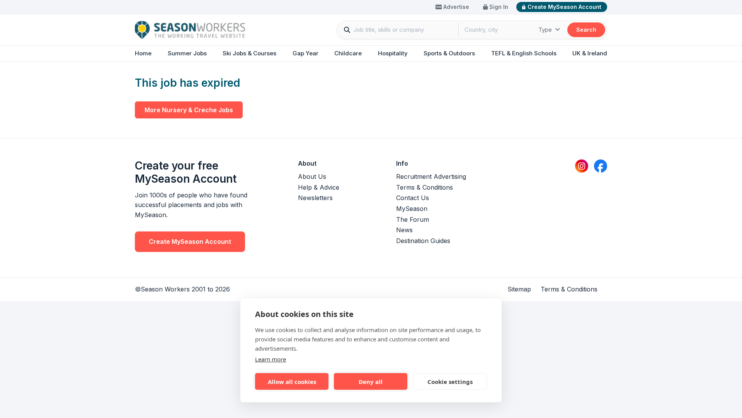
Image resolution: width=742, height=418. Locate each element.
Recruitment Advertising (431, 176)
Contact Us (412, 198)
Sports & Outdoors (449, 53)
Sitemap (519, 289)
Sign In (498, 6)
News (404, 230)
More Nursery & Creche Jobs (189, 110)
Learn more (270, 359)
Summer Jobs (187, 53)
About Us (312, 176)
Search (586, 29)
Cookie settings (450, 381)
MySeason (411, 208)
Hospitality (393, 53)
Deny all (371, 381)
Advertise (455, 6)
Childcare (348, 53)
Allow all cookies (292, 381)
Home (143, 53)
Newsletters (315, 198)
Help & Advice (318, 187)
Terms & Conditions (424, 187)
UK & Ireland (589, 53)
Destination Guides (423, 241)
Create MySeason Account (564, 6)
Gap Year (305, 53)
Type (545, 29)
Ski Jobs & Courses (249, 53)
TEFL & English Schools (523, 53)
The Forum (412, 219)
